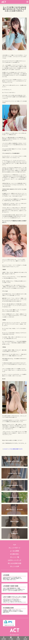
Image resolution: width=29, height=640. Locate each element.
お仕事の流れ (14, 554)
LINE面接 (18, 639)
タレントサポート (14, 548)
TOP (14, 545)
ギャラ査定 (11, 639)
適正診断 (25, 639)
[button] (14, 461)
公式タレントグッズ (14, 560)
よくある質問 (14, 551)
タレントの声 (14, 566)
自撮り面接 (3, 639)
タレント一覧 (14, 557)
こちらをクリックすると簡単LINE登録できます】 (13, 449)
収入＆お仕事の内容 (14, 563)
